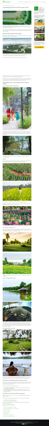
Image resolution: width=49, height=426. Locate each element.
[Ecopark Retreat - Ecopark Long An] (39, 22)
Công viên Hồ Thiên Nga (14, 395)
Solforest (20, 156)
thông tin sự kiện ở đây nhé (15, 204)
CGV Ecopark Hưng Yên (7, 409)
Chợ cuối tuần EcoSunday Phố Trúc (9, 414)
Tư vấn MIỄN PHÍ (39, 47)
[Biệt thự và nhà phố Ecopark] (39, 37)
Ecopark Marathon (18, 275)
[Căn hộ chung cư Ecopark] (39, 29)
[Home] (6, 1)
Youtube (37, 422)
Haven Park (26, 156)
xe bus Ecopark (8, 78)
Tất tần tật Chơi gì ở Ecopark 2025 (8, 5)
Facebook (32, 422)
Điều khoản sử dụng (22, 420)
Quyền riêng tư (27, 420)
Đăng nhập (31, 420)
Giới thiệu (17, 420)
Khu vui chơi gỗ (6, 413)
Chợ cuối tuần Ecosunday (7, 400)
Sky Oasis (16, 156)
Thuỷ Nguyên (11, 387)
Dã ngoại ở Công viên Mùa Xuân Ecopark (9, 416)
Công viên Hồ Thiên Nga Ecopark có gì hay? (10, 407)
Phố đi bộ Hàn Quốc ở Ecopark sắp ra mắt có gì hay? (11, 408)
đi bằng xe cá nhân (9, 75)
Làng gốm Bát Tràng (7, 412)
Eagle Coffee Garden (24, 322)
